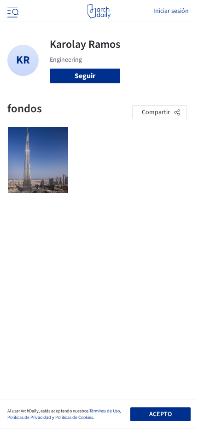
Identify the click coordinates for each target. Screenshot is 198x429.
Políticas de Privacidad (29, 417)
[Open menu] (12, 11)
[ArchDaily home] (99, 11)
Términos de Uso (104, 411)
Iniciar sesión (171, 11)
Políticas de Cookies (74, 417)
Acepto (160, 414)
